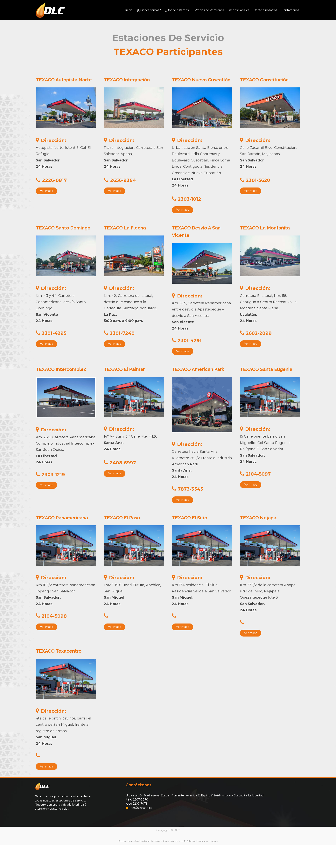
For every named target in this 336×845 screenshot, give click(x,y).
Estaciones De (148, 37)
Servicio (204, 37)
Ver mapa (46, 191)
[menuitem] (128, 10)
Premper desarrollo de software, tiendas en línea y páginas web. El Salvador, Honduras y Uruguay (168, 841)
